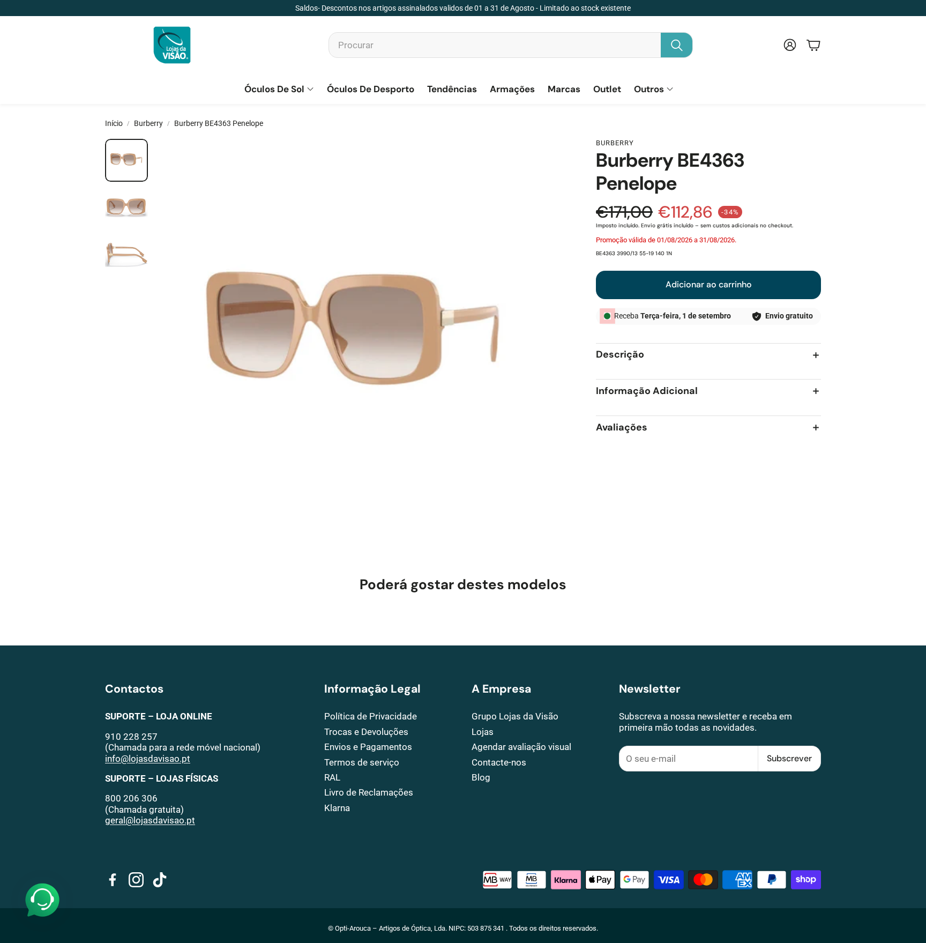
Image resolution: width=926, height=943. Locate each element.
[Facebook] (112, 879)
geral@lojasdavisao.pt (150, 820)
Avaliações (621, 427)
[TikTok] (159, 879)
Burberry (148, 123)
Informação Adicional (647, 391)
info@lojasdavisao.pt (147, 758)
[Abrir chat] (42, 901)
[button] (510, 45)
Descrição (620, 355)
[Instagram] (136, 879)
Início (114, 123)
